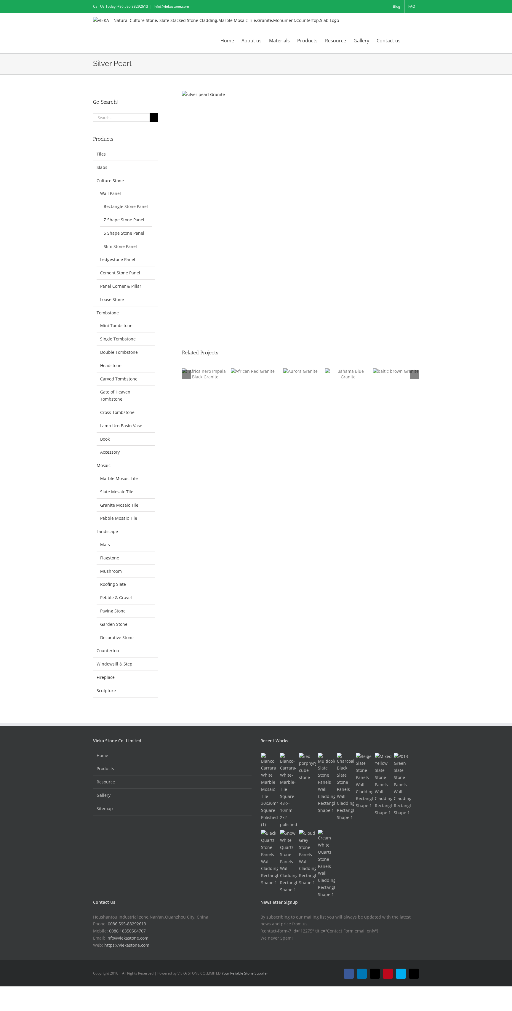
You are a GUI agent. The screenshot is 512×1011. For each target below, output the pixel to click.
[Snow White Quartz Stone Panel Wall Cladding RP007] (288, 861)
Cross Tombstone (117, 412)
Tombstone (108, 313)
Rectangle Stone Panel (126, 206)
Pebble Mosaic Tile (118, 518)
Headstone (110, 365)
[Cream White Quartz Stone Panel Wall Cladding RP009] (326, 864)
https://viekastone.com (126, 945)
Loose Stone (112, 299)
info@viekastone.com (171, 6)
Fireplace (106, 677)
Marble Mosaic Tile (119, 478)
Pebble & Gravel (116, 597)
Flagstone (109, 558)
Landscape (107, 531)
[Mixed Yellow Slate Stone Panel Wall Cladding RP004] (383, 784)
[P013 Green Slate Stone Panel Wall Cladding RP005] (402, 784)
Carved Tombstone (118, 379)
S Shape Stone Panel (124, 233)
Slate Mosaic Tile (116, 492)
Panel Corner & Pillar (120, 286)
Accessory (110, 452)
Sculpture (106, 690)
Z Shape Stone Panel (124, 220)
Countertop (108, 650)
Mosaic (104, 465)
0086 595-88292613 (127, 924)
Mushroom (111, 571)
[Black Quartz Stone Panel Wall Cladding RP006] (269, 858)
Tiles (101, 154)
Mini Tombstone (116, 325)
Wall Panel (110, 193)
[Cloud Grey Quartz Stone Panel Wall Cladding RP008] (307, 858)
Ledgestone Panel (117, 259)
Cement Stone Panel (120, 273)
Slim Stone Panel (120, 246)
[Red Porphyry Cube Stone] (307, 767)
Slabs (102, 167)
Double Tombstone (119, 352)
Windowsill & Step (114, 664)
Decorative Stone (117, 637)
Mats (105, 544)
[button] (410, 40)
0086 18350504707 (127, 931)
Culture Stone (110, 180)
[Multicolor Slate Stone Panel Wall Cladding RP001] (326, 783)
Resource (106, 782)
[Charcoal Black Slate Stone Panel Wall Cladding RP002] (345, 787)
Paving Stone (113, 611)
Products (105, 768)
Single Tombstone (118, 339)
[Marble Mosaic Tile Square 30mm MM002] (269, 790)
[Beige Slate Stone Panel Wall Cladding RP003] (364, 781)
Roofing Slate (113, 584)
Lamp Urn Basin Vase (121, 425)
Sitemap (105, 808)
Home (102, 755)
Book (105, 439)
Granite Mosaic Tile (119, 505)
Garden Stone (113, 624)
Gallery (104, 795)
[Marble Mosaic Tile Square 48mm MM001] (288, 790)
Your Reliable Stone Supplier (245, 973)
